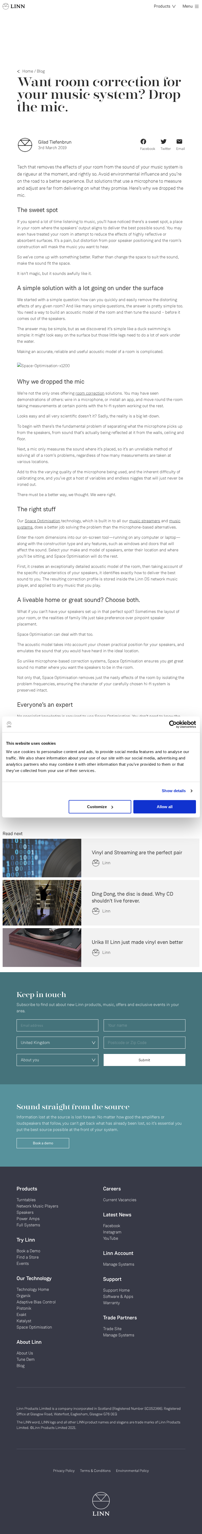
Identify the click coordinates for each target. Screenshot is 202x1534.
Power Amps (28, 1218)
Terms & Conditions (95, 1470)
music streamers (144, 520)
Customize (97, 806)
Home (27, 71)
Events (23, 1263)
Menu (188, 6)
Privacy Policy (64, 1470)
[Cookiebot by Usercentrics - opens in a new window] (173, 724)
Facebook (111, 1225)
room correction (89, 393)
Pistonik (24, 1308)
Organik (24, 1295)
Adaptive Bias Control (36, 1301)
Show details (174, 790)
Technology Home (33, 1289)
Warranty (111, 1302)
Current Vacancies (120, 1199)
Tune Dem (26, 1359)
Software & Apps (118, 1296)
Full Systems (28, 1224)
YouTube (110, 1238)
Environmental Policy (132, 1470)
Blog (41, 71)
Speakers (25, 1212)
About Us (25, 1353)
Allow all (165, 806)
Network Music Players (37, 1206)
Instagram (112, 1232)
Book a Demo (28, 1250)
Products (162, 6)
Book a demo (43, 1143)
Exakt (21, 1314)
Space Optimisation (42, 520)
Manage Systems (118, 1264)
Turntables (26, 1199)
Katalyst (24, 1320)
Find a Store (28, 1257)
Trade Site (112, 1328)
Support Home (116, 1290)
